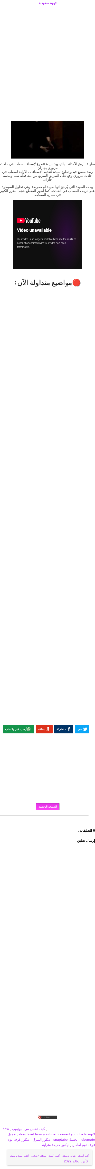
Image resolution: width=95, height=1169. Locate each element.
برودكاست (47, 819)
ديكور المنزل (40, 1139)
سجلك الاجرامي (38, 1156)
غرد (79, 729)
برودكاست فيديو (67, 1123)
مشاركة (61, 729)
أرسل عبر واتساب (16, 729)
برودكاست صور (43, 1123)
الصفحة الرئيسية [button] (47, 806)
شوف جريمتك (69, 1156)
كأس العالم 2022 (76, 1161)
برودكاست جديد (20, 1123)
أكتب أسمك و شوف (19, 1156)
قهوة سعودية (47, 3)
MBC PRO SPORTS (79, 1129)
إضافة (41, 729)
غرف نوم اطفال (83, 1145)
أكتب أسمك (83, 1156)
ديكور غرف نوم (18, 1139)
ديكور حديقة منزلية (55, 1145)
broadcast (55, 1129)
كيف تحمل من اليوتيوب (28, 1129)
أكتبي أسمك (54, 1156)
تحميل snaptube (65, 1139)
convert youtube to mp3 (76, 1134)
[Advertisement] (47, 11)
